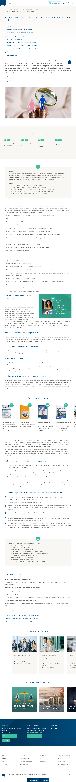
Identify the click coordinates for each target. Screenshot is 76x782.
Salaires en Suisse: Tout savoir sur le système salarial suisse (21, 615)
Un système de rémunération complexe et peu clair (20, 32)
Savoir (21, 3)
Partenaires (4, 758)
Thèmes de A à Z (24, 755)
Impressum (11, 774)
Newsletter (4, 764)
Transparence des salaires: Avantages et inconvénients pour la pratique (24, 622)
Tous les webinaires (24, 758)
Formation (32, 3)
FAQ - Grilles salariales (12, 52)
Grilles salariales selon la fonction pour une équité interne (22, 45)
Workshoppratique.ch (44, 761)
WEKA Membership (43, 755)
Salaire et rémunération (27, 9)
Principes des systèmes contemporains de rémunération (21, 42)
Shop (26, 3)
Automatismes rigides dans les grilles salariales (19, 36)
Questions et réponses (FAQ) (63, 755)
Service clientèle (61, 761)
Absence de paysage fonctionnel (15, 39)
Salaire (36, 9)
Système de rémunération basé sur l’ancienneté (19, 29)
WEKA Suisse (5, 755)
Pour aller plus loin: (12, 55)
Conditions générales (21, 774)
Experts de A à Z (24, 764)
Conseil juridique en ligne (63, 764)
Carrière (4, 761)
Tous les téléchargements (26, 761)
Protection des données (34, 774)
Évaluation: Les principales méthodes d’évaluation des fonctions (22, 618)
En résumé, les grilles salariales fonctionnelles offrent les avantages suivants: (27, 48)
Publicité (59, 758)
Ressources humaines (14, 9)
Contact (44, 774)
